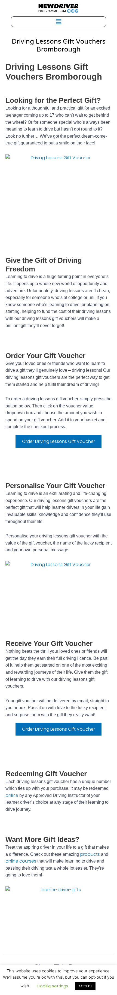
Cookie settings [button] (52, 986)
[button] (58, 22)
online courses (20, 861)
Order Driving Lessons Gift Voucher (58, 441)
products (90, 854)
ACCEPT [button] (85, 986)
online (11, 795)
